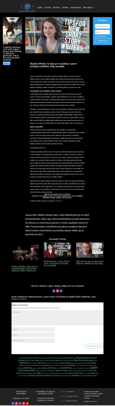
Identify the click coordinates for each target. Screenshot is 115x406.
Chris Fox (31, 360)
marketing (46, 365)
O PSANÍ (47, 7)
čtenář (95, 375)
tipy (39, 373)
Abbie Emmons (33, 358)
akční (40, 358)
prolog (74, 368)
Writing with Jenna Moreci (40, 375)
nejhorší (61, 365)
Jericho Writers (48, 363)
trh (50, 373)
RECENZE (56, 7)
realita (40, 370)
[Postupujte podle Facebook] (53, 290)
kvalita (40, 365)
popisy (94, 365)
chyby (36, 360)
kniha (89, 363)
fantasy (88, 360)
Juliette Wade (75, 363)
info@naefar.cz (94, 401)
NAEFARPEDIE (75, 7)
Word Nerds (25, 375)
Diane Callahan (55, 360)
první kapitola (80, 368)
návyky (72, 365)
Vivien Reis (79, 373)
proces (58, 368)
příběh (32, 370)
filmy (96, 360)
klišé (86, 363)
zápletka (75, 375)
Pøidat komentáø (94, 346)
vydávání (88, 373)
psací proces (87, 368)
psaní (94, 367)
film (93, 360)
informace (35, 363)
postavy (28, 367)
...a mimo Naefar (23, 358)
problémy (52, 368)
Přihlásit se (102, 40)
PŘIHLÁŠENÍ (87, 7)
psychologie (24, 370)
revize (53, 370)
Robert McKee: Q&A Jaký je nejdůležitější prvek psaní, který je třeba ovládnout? (25, 268)
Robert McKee (61, 370)
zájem (69, 375)
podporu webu (19, 298)
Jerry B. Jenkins (56, 363)
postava (20, 368)
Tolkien (43, 373)
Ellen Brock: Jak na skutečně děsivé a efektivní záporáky (89, 262)
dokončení (63, 360)
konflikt (26, 365)
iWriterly (41, 363)
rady (37, 370)
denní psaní (43, 360)
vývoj (97, 373)
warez (20, 375)
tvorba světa (55, 373)
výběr (93, 373)
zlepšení (66, 375)
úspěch (81, 375)
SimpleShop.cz (58, 201)
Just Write (81, 363)
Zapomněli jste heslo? (101, 36)
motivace (52, 365)
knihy (93, 362)
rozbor (79, 370)
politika (90, 365)
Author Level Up (56, 358)
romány (75, 370)
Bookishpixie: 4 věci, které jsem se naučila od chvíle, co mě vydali (56, 263)
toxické (47, 373)
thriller (35, 373)
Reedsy (49, 370)
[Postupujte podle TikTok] (23, 403)
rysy (87, 370)
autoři (75, 358)
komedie (21, 365)
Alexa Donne (46, 358)
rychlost (84, 370)
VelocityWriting (69, 373)
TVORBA (65, 7)
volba (84, 373)
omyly (76, 365)
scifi (90, 370)
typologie (61, 373)
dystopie (71, 360)
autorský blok (67, 358)
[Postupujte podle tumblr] (61, 290)
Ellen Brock (79, 360)
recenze (44, 370)
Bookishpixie (83, 357)
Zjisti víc (6, 63)
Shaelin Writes (21, 373)
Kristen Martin (33, 365)
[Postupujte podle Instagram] (57, 290)
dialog (48, 360)
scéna (94, 370)
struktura (29, 373)
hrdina (30, 363)
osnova (86, 365)
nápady (66, 365)
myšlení (57, 365)
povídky (44, 368)
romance (70, 370)
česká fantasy (88, 375)
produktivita (66, 367)
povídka (38, 368)
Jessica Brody (66, 363)
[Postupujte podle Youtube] (27, 403)
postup (34, 368)
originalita (81, 365)
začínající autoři (57, 375)
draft (67, 360)
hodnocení (24, 362)
